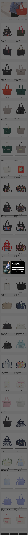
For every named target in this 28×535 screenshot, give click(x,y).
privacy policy (22, 271)
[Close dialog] (24, 261)
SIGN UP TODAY (18, 269)
